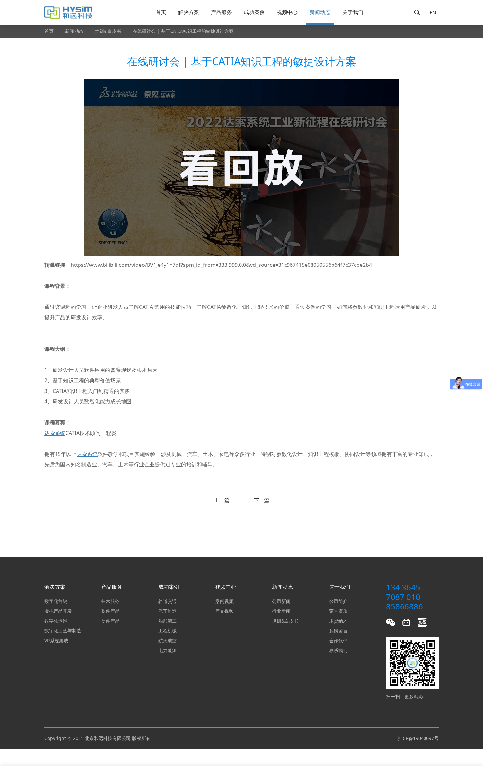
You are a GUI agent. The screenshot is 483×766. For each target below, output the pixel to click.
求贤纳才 (338, 621)
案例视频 (224, 601)
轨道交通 (167, 601)
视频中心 (287, 12)
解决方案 (188, 12)
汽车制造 (167, 611)
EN (433, 12)
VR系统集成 (56, 640)
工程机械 (167, 631)
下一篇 (261, 500)
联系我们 (338, 650)
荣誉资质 (338, 611)
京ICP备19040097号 (418, 738)
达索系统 (54, 432)
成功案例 (254, 12)
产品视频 (224, 611)
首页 (161, 12)
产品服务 (221, 12)
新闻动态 (320, 12)
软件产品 (110, 611)
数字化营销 (55, 601)
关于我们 (352, 12)
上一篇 (222, 500)
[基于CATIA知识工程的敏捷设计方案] (241, 254)
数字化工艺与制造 (62, 631)
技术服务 (110, 601)
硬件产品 (110, 621)
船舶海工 (167, 621)
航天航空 (167, 640)
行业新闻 (281, 611)
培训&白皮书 (108, 31)
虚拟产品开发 (58, 611)
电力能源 (167, 650)
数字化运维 (55, 621)
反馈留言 (338, 631)
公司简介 (338, 601)
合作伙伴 (338, 640)
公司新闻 (281, 601)
